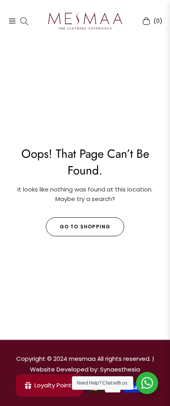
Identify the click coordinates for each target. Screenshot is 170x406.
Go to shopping (85, 226)
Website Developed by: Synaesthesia (85, 369)
